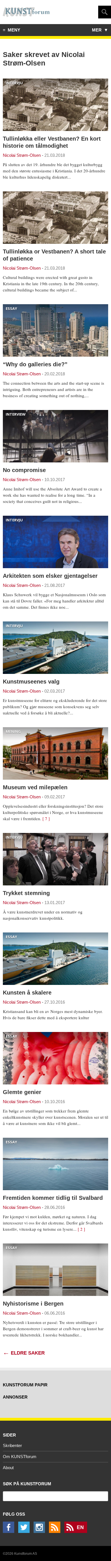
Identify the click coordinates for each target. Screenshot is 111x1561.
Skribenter (12, 1445)
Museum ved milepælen (35, 787)
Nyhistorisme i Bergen (33, 1303)
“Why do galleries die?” (35, 364)
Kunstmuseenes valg (31, 681)
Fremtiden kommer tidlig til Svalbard (53, 1198)
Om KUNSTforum (19, 1456)
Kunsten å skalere (27, 992)
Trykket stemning (26, 893)
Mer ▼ (100, 30)
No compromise (24, 470)
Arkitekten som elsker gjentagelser (50, 576)
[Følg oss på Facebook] (10, 1531)
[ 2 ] (81, 1229)
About (8, 1467)
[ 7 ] (46, 818)
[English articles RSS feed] (77, 1531)
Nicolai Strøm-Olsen (22, 155)
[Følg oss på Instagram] (41, 1531)
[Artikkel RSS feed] (56, 1531)
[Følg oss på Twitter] (25, 1531)
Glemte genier (22, 1092)
